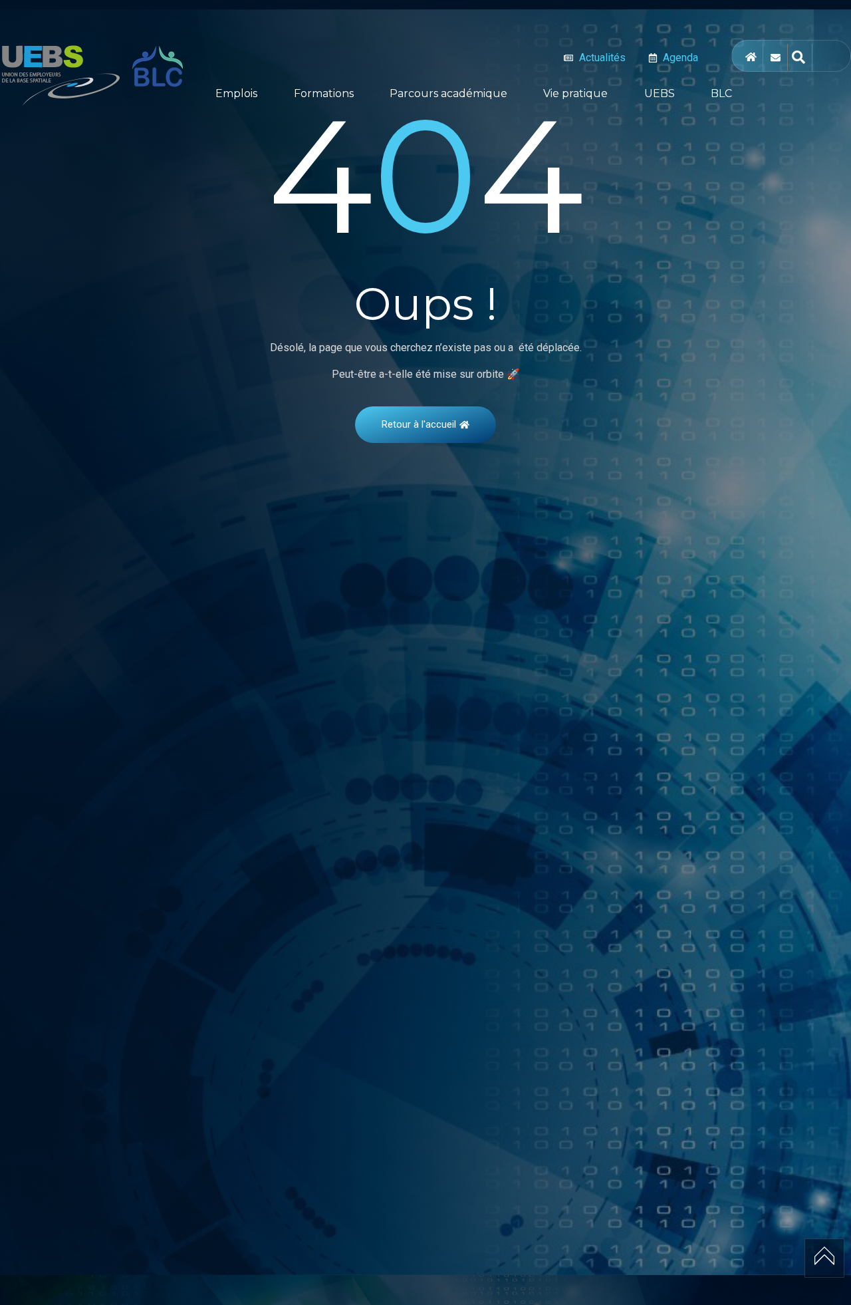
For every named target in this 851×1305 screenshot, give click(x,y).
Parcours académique (448, 93)
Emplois (236, 93)
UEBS (659, 93)
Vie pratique (575, 93)
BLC (721, 93)
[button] (240, 93)
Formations (324, 93)
